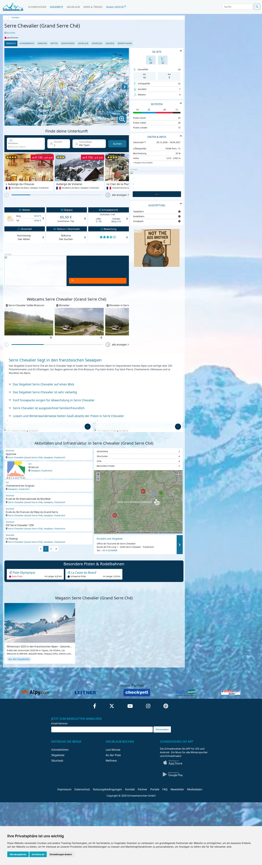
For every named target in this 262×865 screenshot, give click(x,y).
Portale (154, 789)
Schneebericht (26, 43)
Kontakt (130, 789)
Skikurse (110, 43)
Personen (58, 142)
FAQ (165, 789)
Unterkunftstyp (85, 142)
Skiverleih (97, 43)
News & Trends (92, 7)
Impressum (64, 789)
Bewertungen (125, 43)
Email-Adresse (59, 723)
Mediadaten (194, 789)
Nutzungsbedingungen (107, 789)
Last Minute (113, 749)
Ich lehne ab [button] (38, 854)
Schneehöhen (37, 7)
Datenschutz (82, 789)
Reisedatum (13, 143)
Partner (142, 789)
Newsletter (177, 789)
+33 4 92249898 (109, 550)
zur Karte (11, 32)
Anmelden (163, 729)
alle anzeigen (119, 195)
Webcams (42, 43)
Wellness (111, 760)
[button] (108, 195)
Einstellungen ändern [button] (61, 854)
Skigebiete (56, 7)
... (5, 17)
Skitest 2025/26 (115, 7)
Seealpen (15, 17)
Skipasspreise (68, 43)
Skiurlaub (73, 7)
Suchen (117, 143)
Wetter (54, 43)
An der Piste (113, 755)
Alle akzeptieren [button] (18, 854)
